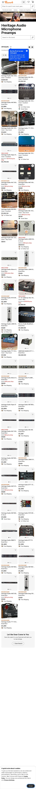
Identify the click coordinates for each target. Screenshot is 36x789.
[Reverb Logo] (9, 2)
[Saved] (28, 2)
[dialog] (18, 777)
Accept (31, 786)
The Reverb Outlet (7, 10)
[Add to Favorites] (10, 46)
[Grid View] (29, 47)
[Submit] (33, 37)
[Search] (33, 6)
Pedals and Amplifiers (25, 10)
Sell (24, 2)
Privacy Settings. (9, 780)
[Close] (26, 51)
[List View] (32, 47)
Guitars (15, 10)
